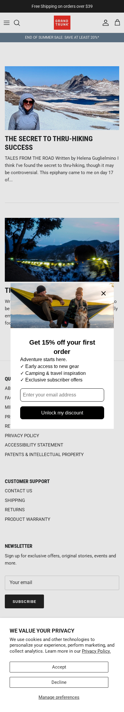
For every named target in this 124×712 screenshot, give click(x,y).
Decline (59, 682)
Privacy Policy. (96, 651)
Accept (59, 667)
